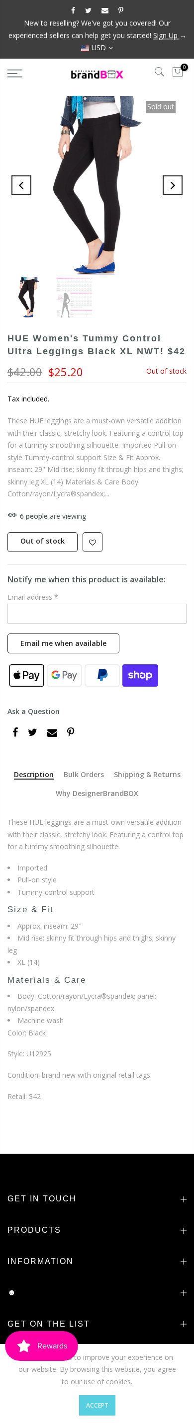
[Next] (173, 185)
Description (34, 775)
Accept (97, 1405)
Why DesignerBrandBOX (97, 794)
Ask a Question (33, 711)
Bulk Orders (84, 775)
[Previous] (21, 185)
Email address (32, 597)
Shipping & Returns (147, 775)
